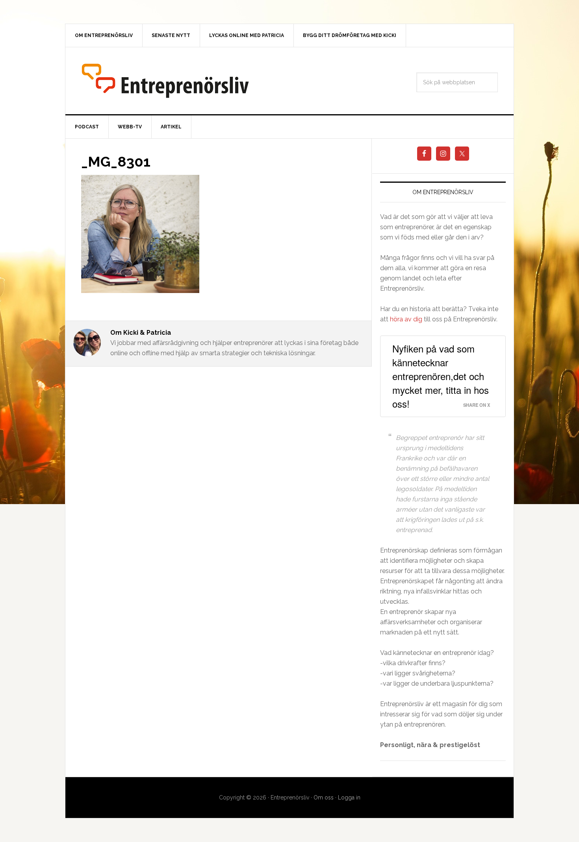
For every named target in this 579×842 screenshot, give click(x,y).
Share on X (476, 405)
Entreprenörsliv (165, 80)
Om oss (324, 797)
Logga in (349, 797)
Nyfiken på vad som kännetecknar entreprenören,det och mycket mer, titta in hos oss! (440, 375)
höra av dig (406, 319)
